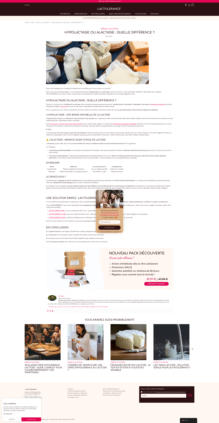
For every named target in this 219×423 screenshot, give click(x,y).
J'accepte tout (31, 419)
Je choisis (12, 419)
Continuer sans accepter (30, 396)
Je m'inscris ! (109, 228)
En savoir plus (7, 413)
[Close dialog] (121, 192)
